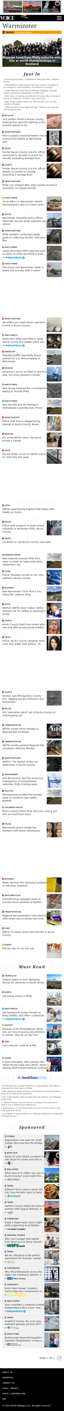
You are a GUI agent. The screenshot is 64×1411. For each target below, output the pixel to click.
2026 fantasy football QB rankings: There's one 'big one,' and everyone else (31, 108)
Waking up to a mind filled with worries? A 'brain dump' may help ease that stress (30, 1109)
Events (7, 944)
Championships (23, 32)
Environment (11, 774)
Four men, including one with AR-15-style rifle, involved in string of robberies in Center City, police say (32, 97)
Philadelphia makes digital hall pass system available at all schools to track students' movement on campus (31, 86)
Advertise (7, 1377)
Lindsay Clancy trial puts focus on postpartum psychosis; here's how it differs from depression (29, 1103)
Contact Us (8, 1382)
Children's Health (13, 807)
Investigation (11, 417)
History (8, 1025)
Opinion (8, 368)
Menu (59, 18)
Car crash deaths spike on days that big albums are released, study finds (31, 1098)
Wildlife (8, 115)
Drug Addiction (12, 895)
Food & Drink (10, 197)
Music (10, 32)
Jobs (6, 1041)
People (7, 538)
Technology (10, 975)
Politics (8, 791)
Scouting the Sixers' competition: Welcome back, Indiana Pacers (31, 80)
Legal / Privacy (10, 1388)
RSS (4, 1398)
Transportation (12, 725)
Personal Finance (16, 1235)
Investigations (12, 132)
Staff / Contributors (13, 1393)
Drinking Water (12, 554)
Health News (10, 247)
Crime (7, 148)
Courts (8, 164)
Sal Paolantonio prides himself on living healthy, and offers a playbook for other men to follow (31, 1086)
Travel (10, 1185)
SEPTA (7, 450)
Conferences (13, 1268)
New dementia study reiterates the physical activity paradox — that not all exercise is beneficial (31, 1092)
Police (7, 214)
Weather (8, 434)
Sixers (7, 1058)
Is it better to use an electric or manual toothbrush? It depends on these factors (32, 1114)
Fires (7, 928)
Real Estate (12, 1169)
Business (9, 587)
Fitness (11, 1136)
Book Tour (12, 1152)
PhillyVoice (7, 18)
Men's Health (11, 335)
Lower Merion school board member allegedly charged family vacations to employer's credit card (30, 91)
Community (13, 1284)
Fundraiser (12, 1218)
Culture (24, 17)
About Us (7, 1372)
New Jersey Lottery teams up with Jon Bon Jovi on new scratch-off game (30, 102)
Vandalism (9, 351)
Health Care (13, 1334)
